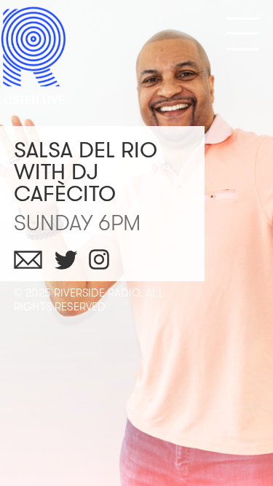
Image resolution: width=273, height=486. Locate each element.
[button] (242, 33)
